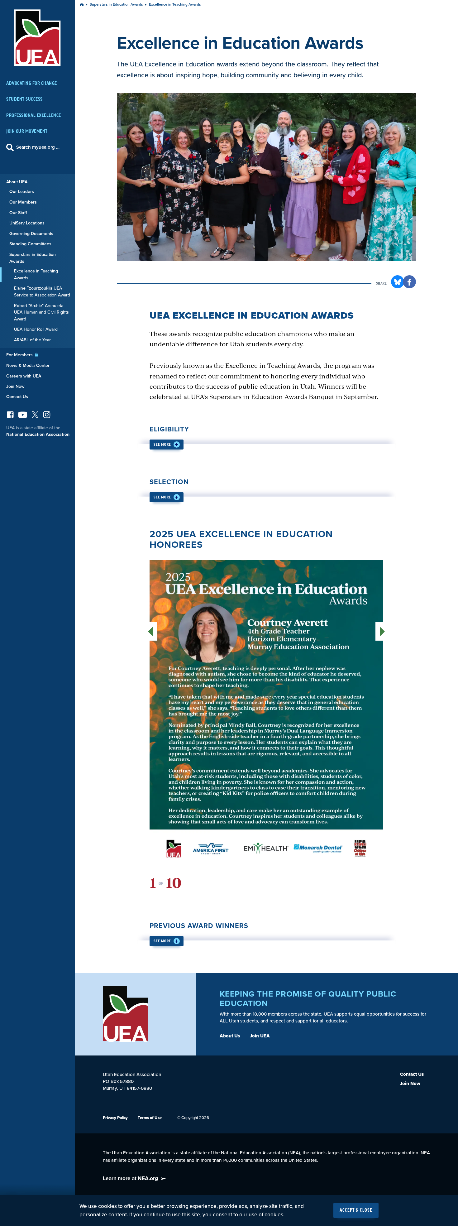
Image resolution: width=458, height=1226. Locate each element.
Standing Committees (30, 244)
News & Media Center (28, 365)
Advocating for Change (31, 83)
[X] (35, 416)
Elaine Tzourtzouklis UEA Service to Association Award (42, 292)
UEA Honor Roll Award (36, 329)
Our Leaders (21, 191)
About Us (230, 1036)
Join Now (15, 386)
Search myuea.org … (38, 147)
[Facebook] (10, 416)
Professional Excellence (33, 115)
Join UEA (260, 1036)
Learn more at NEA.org (130, 1178)
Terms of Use (150, 1117)
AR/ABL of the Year (32, 340)
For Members (20, 355)
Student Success (24, 99)
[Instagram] (46, 416)
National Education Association (37, 434)
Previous (153, 631)
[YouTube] (22, 416)
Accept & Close (356, 1210)
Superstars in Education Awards (32, 258)
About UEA (16, 182)
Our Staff (18, 212)
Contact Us (17, 396)
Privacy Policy (115, 1117)
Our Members (23, 202)
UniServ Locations (27, 223)
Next (379, 631)
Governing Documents (31, 233)
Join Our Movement (27, 131)
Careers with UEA (23, 376)
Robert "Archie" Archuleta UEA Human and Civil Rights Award (41, 312)
